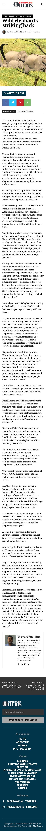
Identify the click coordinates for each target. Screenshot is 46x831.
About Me (22, 742)
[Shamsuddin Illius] (4, 32)
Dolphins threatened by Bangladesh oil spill (11, 686)
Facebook (13, 801)
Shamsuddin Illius (17, 32)
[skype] (25, 664)
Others (22, 788)
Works (22, 745)
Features (22, 785)
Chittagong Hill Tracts (22, 764)
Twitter (30, 801)
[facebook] (18, 664)
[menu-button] (3, 4)
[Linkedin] (23, 807)
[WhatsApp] (27, 102)
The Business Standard (25, 112)
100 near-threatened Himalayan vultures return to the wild (35, 687)
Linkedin (31, 806)
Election (22, 767)
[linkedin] (22, 664)
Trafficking (22, 782)
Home (22, 738)
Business (22, 761)
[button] (42, 4)
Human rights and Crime (22, 773)
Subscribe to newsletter (23, 720)
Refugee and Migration (22, 779)
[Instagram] (3, 807)
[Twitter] (13, 102)
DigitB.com (38, 826)
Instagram (14, 806)
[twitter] (28, 664)
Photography (22, 748)
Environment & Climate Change (17, 16)
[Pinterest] (20, 102)
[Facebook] (5, 102)
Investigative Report (22, 776)
